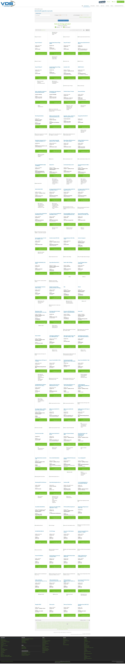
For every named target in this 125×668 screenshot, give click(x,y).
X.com (64, 662)
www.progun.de (57, 661)
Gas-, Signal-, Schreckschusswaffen (5, 641)
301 (63, 629)
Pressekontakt (23, 646)
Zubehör (2, 653)
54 (87, 621)
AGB (63, 643)
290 (79, 628)
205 (67, 626)
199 (59, 626)
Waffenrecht (43, 645)
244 (68, 627)
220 (87, 626)
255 (83, 627)
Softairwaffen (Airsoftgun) (4, 649)
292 (82, 628)
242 (66, 627)
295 (86, 628)
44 (77, 621)
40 (73, 621)
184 (38, 626)
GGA (84, 642)
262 (41, 628)
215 (81, 626)
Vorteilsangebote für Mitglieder (46, 640)
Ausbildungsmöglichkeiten (45, 649)
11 (45, 621)
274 (57, 628)
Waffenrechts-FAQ (24, 648)
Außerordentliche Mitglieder (25, 639)
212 (76, 626)
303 (66, 629)
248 (74, 627)
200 (60, 626)
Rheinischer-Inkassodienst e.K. (88, 658)
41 (74, 621)
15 (49, 621)
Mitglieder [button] (93, 5)
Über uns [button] (102, 5)
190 (46, 626)
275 (59, 628)
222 (38, 627)
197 (56, 626)
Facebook (66, 662)
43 (76, 621)
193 (50, 626)
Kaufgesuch (58, 27)
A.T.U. (85, 652)
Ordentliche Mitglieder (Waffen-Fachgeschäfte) (27, 638)
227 (45, 627)
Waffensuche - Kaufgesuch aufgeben (5, 655)
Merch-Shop (43, 639)
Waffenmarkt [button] (86, 5)
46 (79, 621)
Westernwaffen (2, 652)
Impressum (64, 642)
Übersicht (2, 638)
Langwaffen (2, 644)
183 (37, 626)
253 (81, 627)
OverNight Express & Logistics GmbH (88, 647)
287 (75, 628)
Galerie (88, 30)
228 (46, 627)
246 (71, 627)
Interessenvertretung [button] (119, 5)
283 (70, 628)
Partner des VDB (65, 639)
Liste (84, 30)
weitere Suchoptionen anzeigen (85, 17)
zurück (37, 621)
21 (55, 621)
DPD (84, 654)
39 (72, 621)
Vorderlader (2, 651)
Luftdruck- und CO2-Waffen (4, 645)
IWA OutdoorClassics (86, 645)
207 (70, 626)
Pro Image (85, 649)
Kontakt (64, 641)
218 (85, 626)
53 (86, 621)
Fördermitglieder (24, 640)
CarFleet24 (85, 639)
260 (38, 628)
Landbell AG (85, 657)
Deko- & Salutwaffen (3, 643)
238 (60, 627)
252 (79, 627)
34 (67, 621)
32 (65, 621)
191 (48, 626)
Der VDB (64, 638)
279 (64, 628)
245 (70, 627)
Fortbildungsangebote (45, 641)
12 (46, 621)
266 (46, 628)
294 (85, 628)
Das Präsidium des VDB (66, 640)
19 (53, 621)
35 (68, 621)
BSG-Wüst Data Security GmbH (88, 653)
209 (72, 626)
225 (42, 627)
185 (40, 626)
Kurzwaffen (2, 642)
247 (72, 627)
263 (42, 628)
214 (79, 626)
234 (55, 627)
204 (66, 626)
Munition (2, 646)
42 (75, 621)
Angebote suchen (63, 20)
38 (71, 621)
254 (82, 627)
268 (49, 628)
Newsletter (43, 652)
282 (68, 628)
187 (42, 626)
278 (63, 628)
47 (80, 621)
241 (64, 627)
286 (74, 628)
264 (44, 628)
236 (57, 627)
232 (52, 627)
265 (45, 628)
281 (67, 628)
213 (78, 626)
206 (68, 626)
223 (40, 627)
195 (53, 626)
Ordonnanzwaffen (3, 650)
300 (61, 629)
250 (76, 627)
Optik (1, 647)
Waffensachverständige (45, 648)
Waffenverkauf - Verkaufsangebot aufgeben (6, 656)
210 (74, 626)
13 (47, 621)
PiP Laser (85, 648)
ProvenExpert (86, 650)
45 (78, 621)
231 (50, 627)
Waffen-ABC (43, 644)
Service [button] (97, 5)
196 (55, 626)
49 (82, 621)
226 (44, 627)
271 (53, 628)
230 (49, 627)
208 (71, 626)
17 (51, 621)
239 (61, 627)
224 (41, 627)
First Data (85, 655)
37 (70, 621)
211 (75, 626)
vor (67, 629)
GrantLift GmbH (86, 643)
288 (76, 628)
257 (86, 627)
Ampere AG (85, 638)
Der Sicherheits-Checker (87, 641)
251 (78, 627)
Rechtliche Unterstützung (87, 651)
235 (56, 627)
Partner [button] (107, 5)
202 (63, 626)
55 (88, 621)
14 (48, 621)
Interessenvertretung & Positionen (26, 652)
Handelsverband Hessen (87, 656)
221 (37, 627)
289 (78, 628)
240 (63, 627)
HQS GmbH (85, 644)
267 (48, 628)
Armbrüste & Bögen (3, 639)
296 (87, 628)
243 (67, 627)
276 (60, 628)
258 (87, 627)
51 (84, 621)
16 (50, 621)
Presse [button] (112, 5)
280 (66, 628)
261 (40, 628)
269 (50, 628)
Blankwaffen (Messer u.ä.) (4, 640)
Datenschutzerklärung (66, 644)
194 (52, 626)
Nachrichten (43, 638)
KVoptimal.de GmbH (86, 646)
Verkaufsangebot (67, 27)
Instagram (61, 662)
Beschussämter (44, 647)
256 (85, 627)
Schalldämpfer (2, 648)
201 (61, 626)
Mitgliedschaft (23, 641)
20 (54, 621)
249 (75, 627)
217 (83, 626)
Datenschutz (8, 661)
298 (59, 629)
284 (71, 628)
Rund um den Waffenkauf (45, 646)
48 (87, 620)
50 (83, 621)
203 (64, 626)
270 (52, 628)
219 (86, 626)
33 (66, 621)
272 (55, 628)
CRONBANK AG (86, 640)
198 (57, 626)
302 (64, 629)
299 (60, 629)
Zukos (85, 659)
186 (41, 626)
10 (44, 621)
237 (59, 627)
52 (85, 621)
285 (72, 628)
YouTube (69, 662)
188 (44, 626)
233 (53, 627)
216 (82, 626)
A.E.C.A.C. (43, 651)
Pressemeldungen (24, 647)
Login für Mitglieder (24, 642)
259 (37, 628)
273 (56, 628)
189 (45, 626)
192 (49, 626)
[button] (82, 6)
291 (81, 628)
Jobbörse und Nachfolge (45, 643)
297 (57, 629)
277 (61, 628)
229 (48, 627)
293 (83, 628)
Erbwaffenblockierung (45, 650)
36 (69, 621)
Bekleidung (2, 654)
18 (52, 621)
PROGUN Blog (44, 642)
